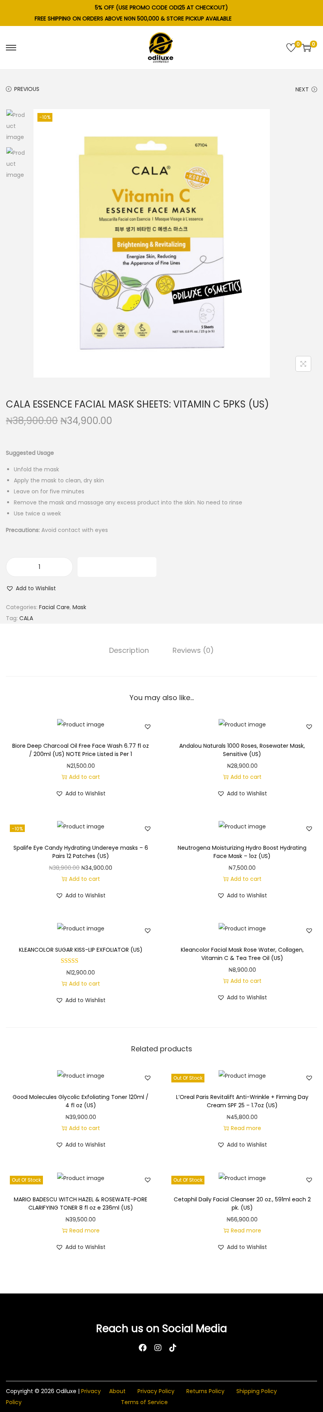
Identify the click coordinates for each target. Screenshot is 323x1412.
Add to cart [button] (84, 777)
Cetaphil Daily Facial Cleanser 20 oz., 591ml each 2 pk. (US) (242, 1203)
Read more (246, 1128)
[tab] (129, 650)
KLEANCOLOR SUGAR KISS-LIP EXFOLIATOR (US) (81, 950)
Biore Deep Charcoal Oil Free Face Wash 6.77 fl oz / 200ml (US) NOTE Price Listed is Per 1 (80, 750)
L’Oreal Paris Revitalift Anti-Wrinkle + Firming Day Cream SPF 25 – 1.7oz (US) (242, 1101)
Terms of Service (144, 1402)
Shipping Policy (256, 1391)
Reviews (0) (193, 650)
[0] (291, 47)
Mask (79, 607)
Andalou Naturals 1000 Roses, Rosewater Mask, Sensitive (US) (242, 750)
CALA (26, 618)
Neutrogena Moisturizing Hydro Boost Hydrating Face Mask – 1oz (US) (242, 852)
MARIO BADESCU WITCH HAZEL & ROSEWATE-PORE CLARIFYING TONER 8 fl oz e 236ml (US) (80, 1203)
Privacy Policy (155, 1391)
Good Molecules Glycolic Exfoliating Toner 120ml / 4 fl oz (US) (81, 1101)
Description (129, 650)
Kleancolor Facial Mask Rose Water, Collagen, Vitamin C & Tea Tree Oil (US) (242, 954)
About (117, 1391)
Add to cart (117, 567)
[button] (31, 588)
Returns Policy (205, 1391)
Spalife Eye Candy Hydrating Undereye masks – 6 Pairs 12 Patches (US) (80, 852)
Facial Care (54, 607)
